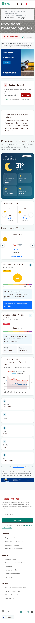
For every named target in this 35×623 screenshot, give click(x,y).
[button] (22, 4)
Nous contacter (10, 559)
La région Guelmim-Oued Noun (14, 11)
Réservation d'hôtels (12, 595)
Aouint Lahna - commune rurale (16, 15)
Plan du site (9, 577)
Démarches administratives (15, 563)
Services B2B (9, 598)
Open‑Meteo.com (18, 467)
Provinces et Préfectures (14, 541)
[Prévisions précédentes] (4, 215)
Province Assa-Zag (11, 13)
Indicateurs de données (14, 548)
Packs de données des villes (15, 588)
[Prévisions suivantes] (31, 215)
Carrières (8, 566)
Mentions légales (11, 570)
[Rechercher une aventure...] (17, 4)
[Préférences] (26, 4)
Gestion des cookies (12, 574)
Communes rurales (12, 545)
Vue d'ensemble (12, 36)
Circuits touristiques (12, 591)
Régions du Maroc (11, 538)
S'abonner (26, 95)
